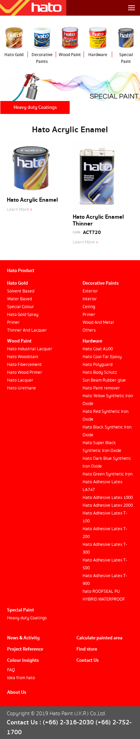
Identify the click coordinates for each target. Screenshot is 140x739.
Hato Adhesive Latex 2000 (108, 505)
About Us (16, 692)
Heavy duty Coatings (35, 107)
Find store (86, 649)
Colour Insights (23, 660)
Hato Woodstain (22, 357)
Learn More (19, 209)
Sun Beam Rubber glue (104, 380)
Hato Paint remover (101, 388)
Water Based (19, 299)
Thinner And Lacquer (27, 330)
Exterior (90, 291)
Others (89, 330)
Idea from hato (21, 678)
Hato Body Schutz (100, 372)
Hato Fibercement (24, 365)
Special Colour (20, 307)
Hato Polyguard (97, 365)
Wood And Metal (98, 322)
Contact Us (87, 660)
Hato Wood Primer (24, 372)
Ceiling (89, 307)
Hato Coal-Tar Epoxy (102, 357)
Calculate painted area (99, 638)
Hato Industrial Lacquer (29, 349)
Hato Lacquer (20, 380)
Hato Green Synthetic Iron (108, 474)
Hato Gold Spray (22, 315)
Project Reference (25, 649)
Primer (13, 322)
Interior (90, 299)
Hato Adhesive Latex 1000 (108, 497)
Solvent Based (20, 291)
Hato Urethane (21, 388)
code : (78, 232)
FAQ (11, 670)
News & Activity (23, 638)
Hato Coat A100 (98, 349)
